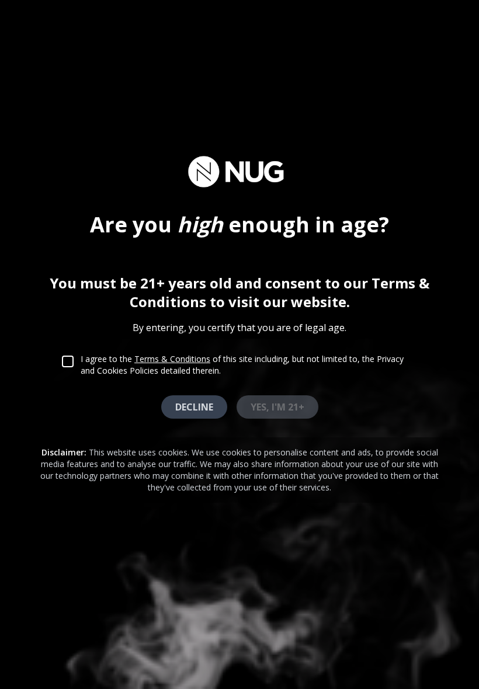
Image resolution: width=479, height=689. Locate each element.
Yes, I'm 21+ (277, 407)
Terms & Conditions (172, 358)
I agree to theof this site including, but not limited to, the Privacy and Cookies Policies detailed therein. (242, 364)
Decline (194, 407)
